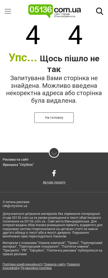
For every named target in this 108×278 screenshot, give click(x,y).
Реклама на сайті (16, 159)
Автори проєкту (54, 182)
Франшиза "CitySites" (18, 165)
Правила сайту (55, 264)
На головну (54, 117)
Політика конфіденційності (23, 264)
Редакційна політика (36, 268)
